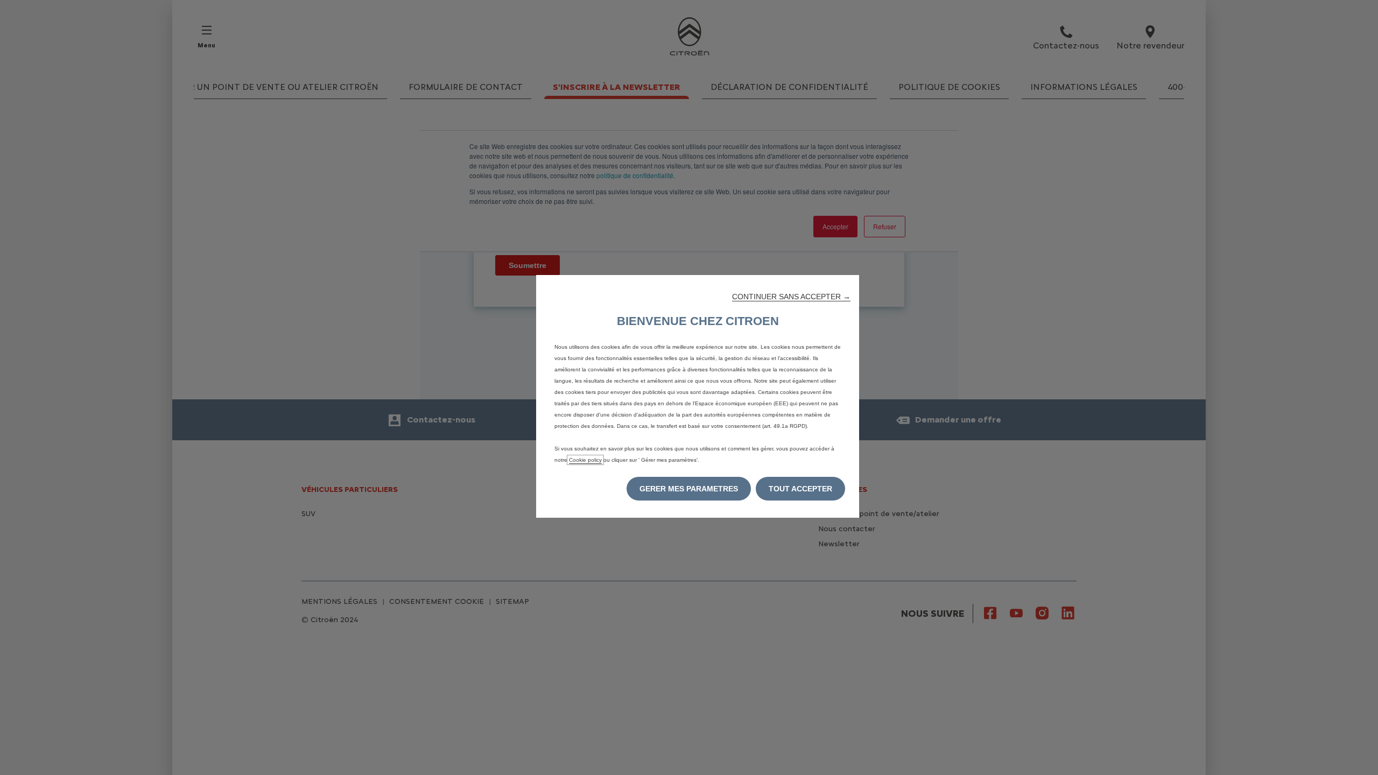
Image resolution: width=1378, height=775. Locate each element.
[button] (791, 296)
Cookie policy (585, 460)
